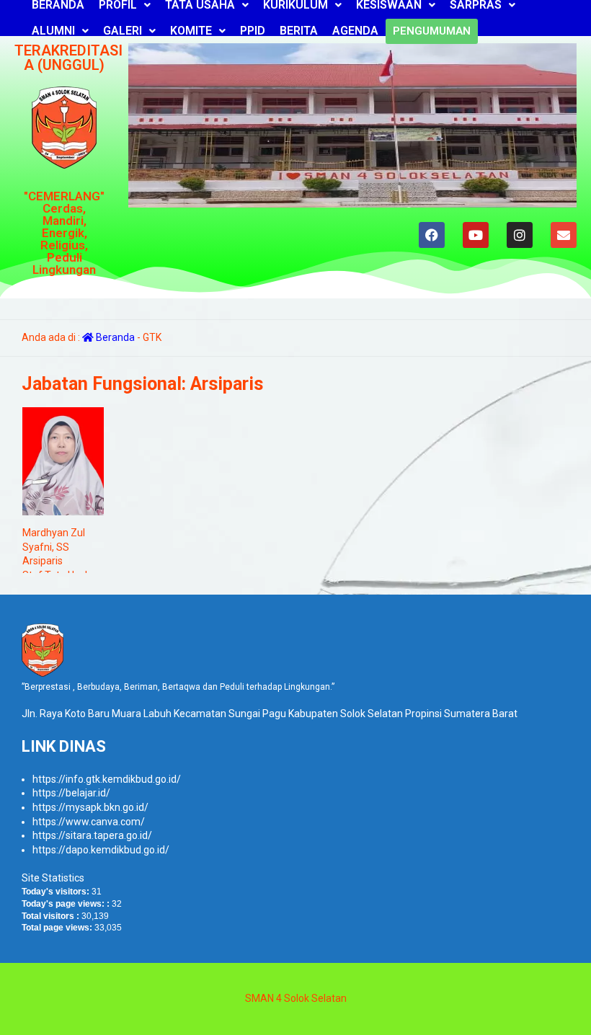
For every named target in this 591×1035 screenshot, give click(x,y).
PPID (252, 30)
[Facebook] (432, 235)
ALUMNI (53, 30)
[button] (60, 31)
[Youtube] (476, 235)
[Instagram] (520, 235)
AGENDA (355, 30)
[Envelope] (564, 235)
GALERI (122, 30)
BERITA (299, 30)
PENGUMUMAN (432, 31)
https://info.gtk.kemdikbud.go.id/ (106, 779)
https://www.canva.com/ (88, 821)
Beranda (114, 337)
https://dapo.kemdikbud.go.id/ (100, 850)
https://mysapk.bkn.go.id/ (90, 807)
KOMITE (191, 30)
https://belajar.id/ (71, 793)
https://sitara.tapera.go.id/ (92, 835)
